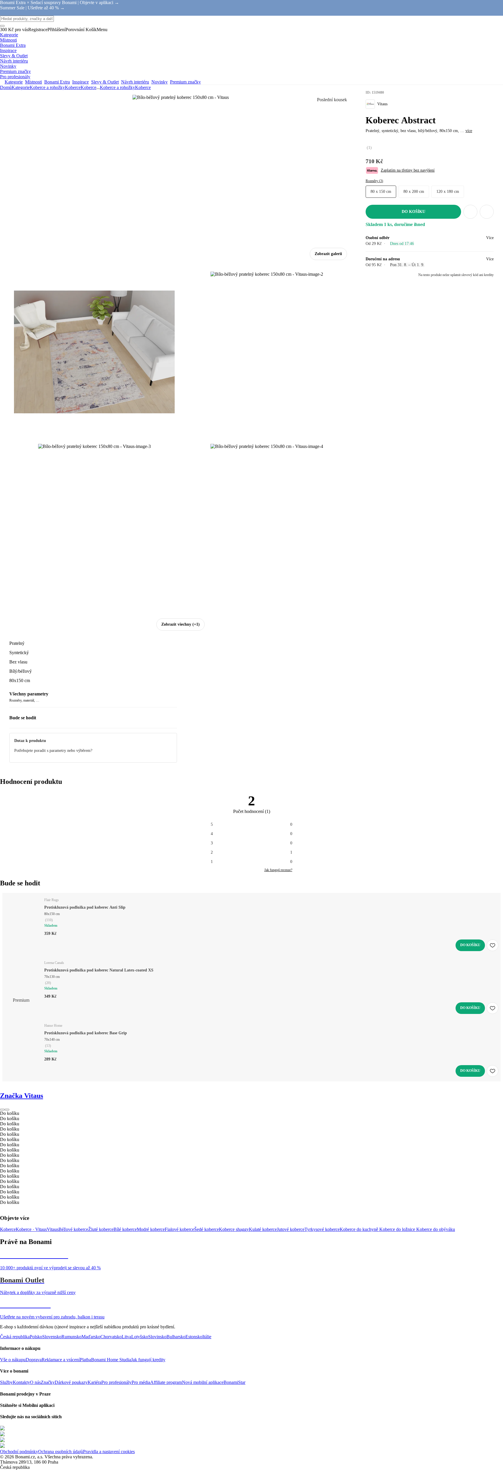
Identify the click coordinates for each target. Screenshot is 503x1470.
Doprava (34, 1359)
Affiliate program (166, 1382)
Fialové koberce (179, 1229)
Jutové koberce (290, 1229)
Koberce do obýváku (435, 1229)
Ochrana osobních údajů (60, 1451)
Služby (6, 1382)
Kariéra (94, 1382)
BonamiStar (234, 1382)
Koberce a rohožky (47, 87)
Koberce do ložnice (397, 1229)
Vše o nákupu (13, 1359)
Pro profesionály (116, 1382)
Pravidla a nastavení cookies (109, 1451)
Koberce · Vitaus (31, 1229)
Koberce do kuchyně (359, 1229)
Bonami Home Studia (111, 1359)
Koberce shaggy (234, 1229)
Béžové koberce (73, 1229)
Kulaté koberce (263, 1229)
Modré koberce (151, 1229)
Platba (85, 1359)
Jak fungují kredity (148, 1359)
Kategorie (21, 87)
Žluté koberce (101, 1229)
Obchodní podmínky (19, 1451)
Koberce (88, 87)
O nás (35, 1382)
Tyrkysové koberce (322, 1229)
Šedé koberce (206, 1229)
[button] (487, 212)
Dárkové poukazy (71, 1382)
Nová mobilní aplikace (203, 1382)
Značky (48, 1382)
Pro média (141, 1382)
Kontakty (21, 1382)
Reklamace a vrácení (61, 1359)
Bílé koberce (125, 1229)
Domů (6, 87)
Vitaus (53, 1229)
